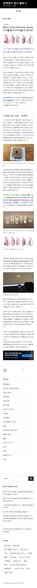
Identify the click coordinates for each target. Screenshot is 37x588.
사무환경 (6, 417)
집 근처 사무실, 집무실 (11, 388)
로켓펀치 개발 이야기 (10, 430)
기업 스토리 (7, 392)
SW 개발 (6, 397)
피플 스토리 (7, 434)
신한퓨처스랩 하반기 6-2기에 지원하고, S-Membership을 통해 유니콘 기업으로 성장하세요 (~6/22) (18, 518)
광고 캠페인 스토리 (9, 422)
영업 (4, 426)
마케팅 (5, 413)
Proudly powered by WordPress (13, 583)
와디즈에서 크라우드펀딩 (19, 261)
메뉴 (19, 11)
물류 (4, 438)
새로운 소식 (7, 455)
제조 (4, 451)
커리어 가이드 (8, 442)
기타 (4, 459)
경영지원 (6, 401)
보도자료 (6, 405)
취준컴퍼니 (7, 384)
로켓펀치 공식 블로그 (15, 3)
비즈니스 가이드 (8, 409)
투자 (4, 447)
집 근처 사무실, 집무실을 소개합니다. (16, 512)
